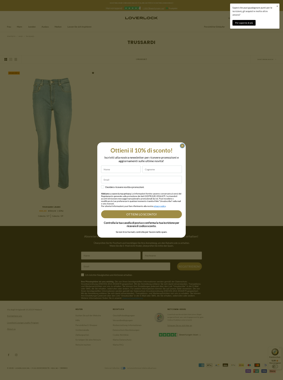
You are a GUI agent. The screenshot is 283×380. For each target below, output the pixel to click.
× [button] (277, 6)
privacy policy (160, 206)
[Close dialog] (182, 146)
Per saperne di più (244, 22)
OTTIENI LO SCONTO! (141, 214)
